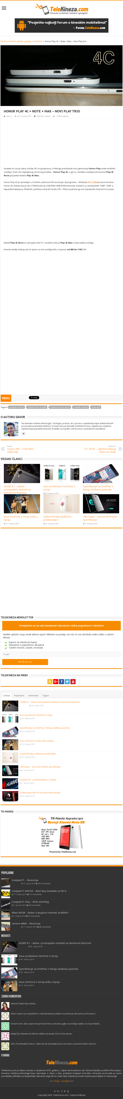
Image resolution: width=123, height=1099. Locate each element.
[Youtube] (73, 681)
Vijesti (47, 116)
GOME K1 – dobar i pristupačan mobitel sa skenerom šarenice (17, 489)
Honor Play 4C (17, 407)
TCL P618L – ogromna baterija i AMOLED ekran (100, 449)
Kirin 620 (96, 407)
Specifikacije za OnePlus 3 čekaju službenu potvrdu (98, 488)
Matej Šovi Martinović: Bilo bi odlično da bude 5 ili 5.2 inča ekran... (42, 1033)
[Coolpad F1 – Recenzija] (5, 883)
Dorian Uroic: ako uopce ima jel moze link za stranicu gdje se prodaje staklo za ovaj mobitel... (56, 1023)
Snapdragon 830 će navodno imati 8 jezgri (40, 792)
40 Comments (45, 927)
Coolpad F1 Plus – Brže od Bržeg (30, 901)
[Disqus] (61, 574)
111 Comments (35, 894)
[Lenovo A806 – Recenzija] (5, 926)
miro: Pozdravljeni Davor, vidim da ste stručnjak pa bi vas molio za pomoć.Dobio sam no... (54, 1043)
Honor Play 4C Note (60, 407)
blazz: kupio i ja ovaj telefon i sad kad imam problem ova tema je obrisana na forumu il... (53, 1013)
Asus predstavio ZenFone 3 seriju (36, 714)
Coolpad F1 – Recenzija (25, 880)
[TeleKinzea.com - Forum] (61, 25)
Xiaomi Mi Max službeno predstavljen (57, 518)
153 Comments (44, 883)
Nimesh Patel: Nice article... (24, 1003)
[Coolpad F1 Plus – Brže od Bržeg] (5, 904)
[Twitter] (67, 681)
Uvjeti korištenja (77, 1095)
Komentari (33, 695)
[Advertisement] (61, 142)
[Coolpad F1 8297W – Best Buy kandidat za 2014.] (5, 893)
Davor (9, 116)
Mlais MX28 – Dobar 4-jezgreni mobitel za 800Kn (40, 912)
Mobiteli (38, 41)
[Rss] (50, 681)
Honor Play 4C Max (37, 407)
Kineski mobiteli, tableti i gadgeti (16, 41)
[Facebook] (61, 681)
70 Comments (34, 905)
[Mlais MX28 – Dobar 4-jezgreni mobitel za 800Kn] (5, 915)
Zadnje (6, 695)
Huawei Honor (81, 407)
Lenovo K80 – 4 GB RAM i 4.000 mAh (20, 449)
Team (56, 1081)
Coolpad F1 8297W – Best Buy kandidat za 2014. (39, 890)
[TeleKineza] (61, 9)
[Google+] (55, 681)
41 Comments (34, 916)
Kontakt (65, 1081)
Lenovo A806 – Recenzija (26, 923)
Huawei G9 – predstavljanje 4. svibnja (38, 779)
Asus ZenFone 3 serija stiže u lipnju (37, 740)
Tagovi (45, 695)
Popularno (19, 695)
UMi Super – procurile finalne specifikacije (40, 766)
